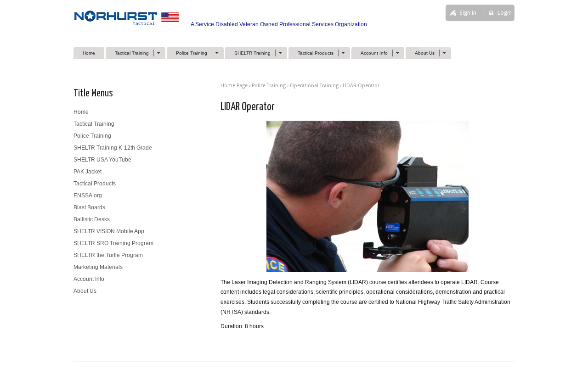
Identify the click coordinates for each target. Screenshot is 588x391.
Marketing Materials (98, 267)
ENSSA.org (88, 195)
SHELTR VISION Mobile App (109, 231)
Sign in (467, 13)
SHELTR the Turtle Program (108, 255)
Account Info (369, 53)
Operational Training (314, 86)
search (431, 44)
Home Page (234, 86)
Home (89, 53)
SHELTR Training (248, 53)
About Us (420, 53)
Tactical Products (311, 53)
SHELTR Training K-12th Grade (113, 148)
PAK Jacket (88, 171)
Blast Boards (89, 207)
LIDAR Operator (361, 86)
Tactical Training (127, 53)
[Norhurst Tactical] (129, 24)
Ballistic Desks (92, 219)
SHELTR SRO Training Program (113, 243)
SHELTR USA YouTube (102, 159)
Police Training (187, 53)
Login (505, 13)
